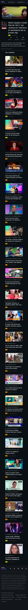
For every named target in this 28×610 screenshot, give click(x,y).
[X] (26, 568)
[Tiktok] (14, 568)
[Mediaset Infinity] (3, 2)
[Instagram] (22, 568)
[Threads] (18, 568)
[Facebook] (10, 568)
